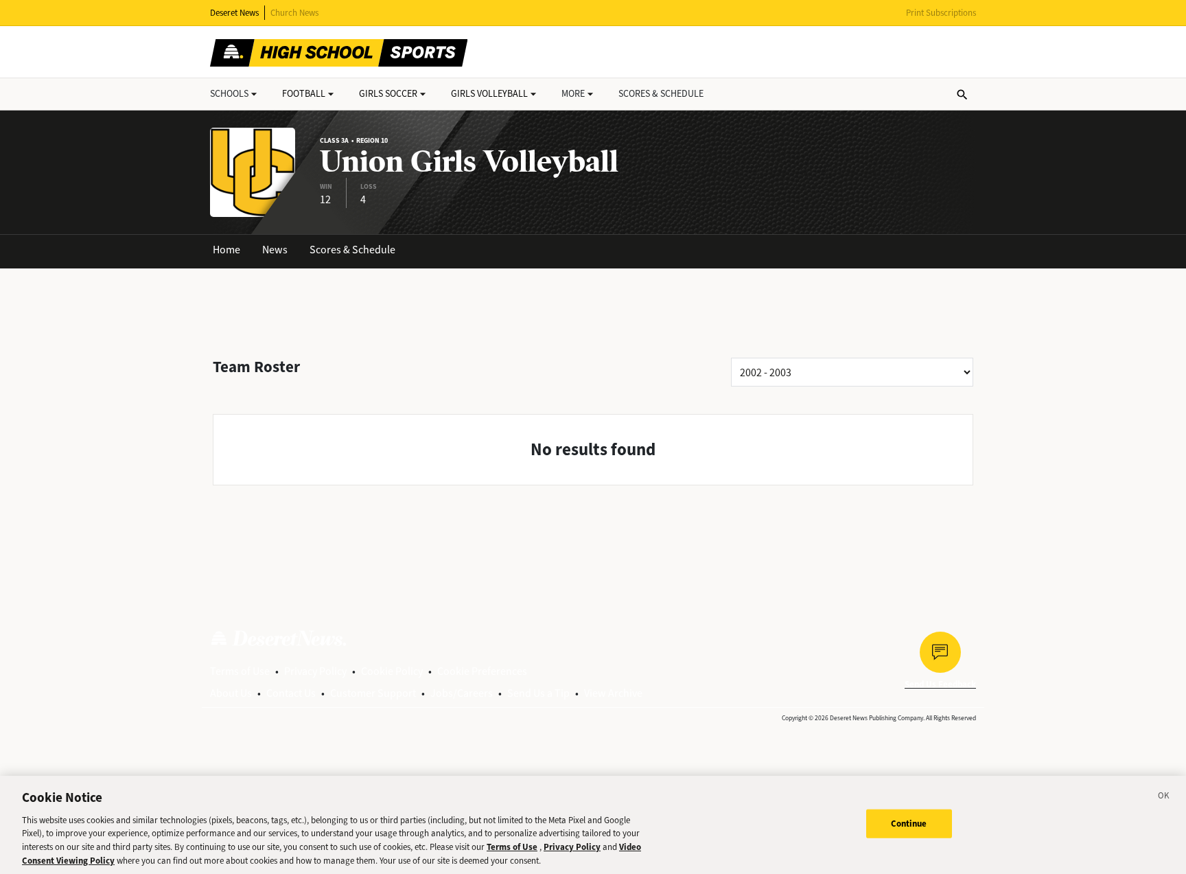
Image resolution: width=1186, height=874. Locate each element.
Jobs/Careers (461, 693)
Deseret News (234, 13)
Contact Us (291, 693)
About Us (231, 693)
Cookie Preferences (482, 671)
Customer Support (373, 693)
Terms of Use (240, 671)
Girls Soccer (388, 93)
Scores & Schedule (352, 249)
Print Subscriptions (941, 13)
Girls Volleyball (489, 93)
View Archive (613, 693)
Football (303, 93)
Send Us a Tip (538, 693)
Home (226, 249)
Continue (909, 823)
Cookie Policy (392, 671)
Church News (294, 13)
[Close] (1164, 798)
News (275, 249)
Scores (661, 93)
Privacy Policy (315, 671)
